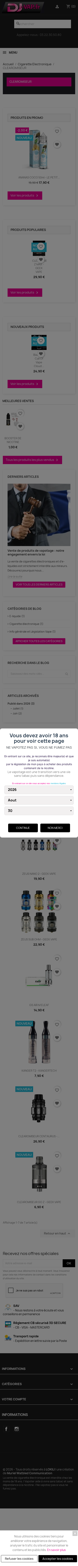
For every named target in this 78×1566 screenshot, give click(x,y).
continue (23, 828)
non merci (55, 828)
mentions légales (58, 783)
